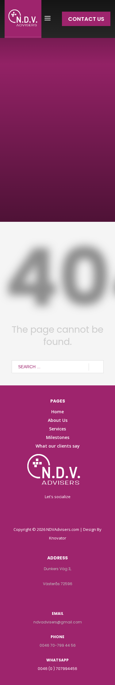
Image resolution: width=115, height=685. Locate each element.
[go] (96, 367)
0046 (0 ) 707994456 (57, 668)
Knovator (57, 538)
